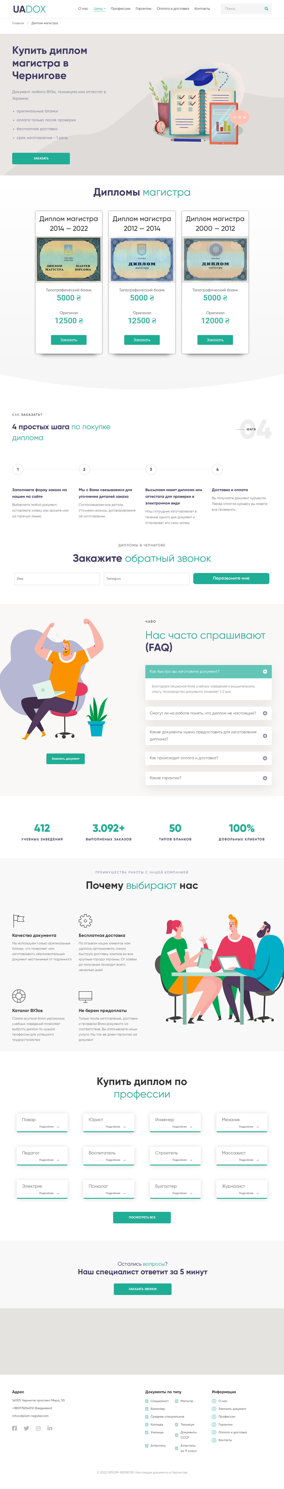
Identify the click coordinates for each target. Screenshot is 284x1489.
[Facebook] (14, 1428)
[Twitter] (26, 1428)
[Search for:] (246, 8)
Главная (18, 23)
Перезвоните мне (231, 578)
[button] (41, 158)
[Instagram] (38, 1428)
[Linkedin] (50, 1428)
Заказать (68, 340)
